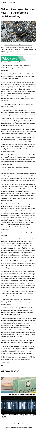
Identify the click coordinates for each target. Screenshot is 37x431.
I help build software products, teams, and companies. (18, 427)
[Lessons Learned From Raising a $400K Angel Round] (18, 404)
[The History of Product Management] (18, 384)
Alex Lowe (7, 2)
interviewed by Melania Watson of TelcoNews (18, 45)
